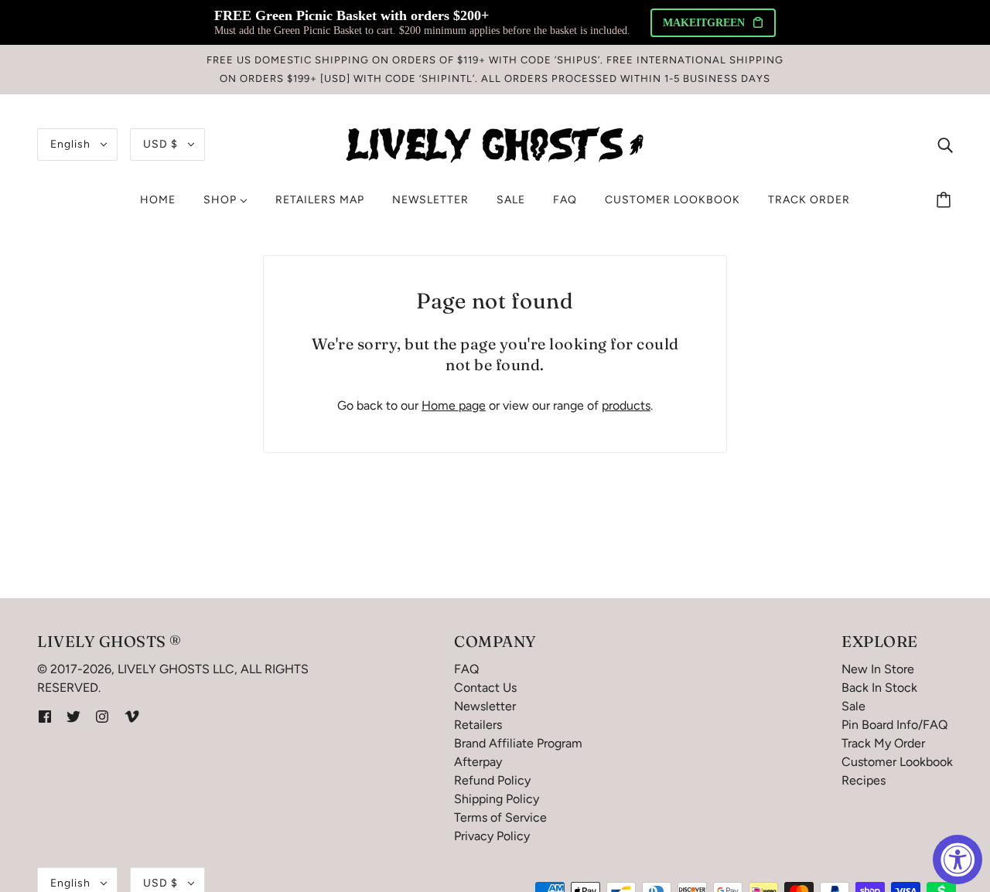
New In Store (878, 669)
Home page (454, 405)
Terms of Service (500, 817)
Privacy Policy (492, 836)
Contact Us (485, 687)
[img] (945, 144)
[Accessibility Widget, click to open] (957, 859)
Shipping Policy (496, 799)
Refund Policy (492, 780)
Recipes (864, 780)
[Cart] (946, 200)
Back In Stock (879, 687)
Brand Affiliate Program (518, 743)
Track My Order (883, 743)
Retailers (478, 724)
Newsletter (485, 706)
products (626, 405)
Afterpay (478, 761)
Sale (853, 706)
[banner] (495, 143)
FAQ (466, 669)
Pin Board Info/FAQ (894, 724)
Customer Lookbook (897, 761)
